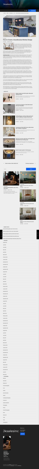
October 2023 (5, 325)
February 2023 (5, 345)
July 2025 (4, 274)
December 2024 (5, 291)
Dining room (5, 383)
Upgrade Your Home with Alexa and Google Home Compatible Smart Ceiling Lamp (25, 139)
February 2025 (5, 286)
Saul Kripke (4, 41)
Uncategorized (5, 422)
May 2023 (4, 337)
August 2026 (5, 242)
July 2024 (4, 303)
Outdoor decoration (6, 402)
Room (4, 412)
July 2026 (4, 244)
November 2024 (5, 293)
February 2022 (5, 364)
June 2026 (4, 247)
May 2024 (4, 308)
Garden (4, 390)
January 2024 (5, 318)
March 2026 (5, 254)
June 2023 (4, 335)
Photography (5, 405)
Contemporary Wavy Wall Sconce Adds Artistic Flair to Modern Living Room (25, 128)
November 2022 (5, 352)
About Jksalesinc (22, 430)
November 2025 (5, 264)
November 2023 (5, 323)
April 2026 (4, 252)
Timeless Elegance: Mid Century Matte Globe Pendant (11, 233)
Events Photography (6, 385)
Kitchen (4, 395)
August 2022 (5, 359)
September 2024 (5, 298)
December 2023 (5, 320)
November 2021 (5, 369)
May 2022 (4, 362)
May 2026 (4, 249)
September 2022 (5, 357)
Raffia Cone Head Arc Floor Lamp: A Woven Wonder (10, 231)
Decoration (4, 380)
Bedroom (4, 378)
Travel (4, 417)
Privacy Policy (22, 431)
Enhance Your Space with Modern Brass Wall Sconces (11, 236)
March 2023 (5, 342)
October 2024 (5, 296)
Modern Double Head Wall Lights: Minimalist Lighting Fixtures (12, 238)
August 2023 (5, 330)
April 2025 (4, 281)
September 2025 (5, 269)
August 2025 (5, 271)
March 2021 (5, 374)
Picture (4, 407)
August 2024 (5, 301)
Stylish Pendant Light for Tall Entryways (23, 150)
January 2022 (5, 367)
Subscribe (22, 433)
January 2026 (5, 259)
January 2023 (5, 347)
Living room (5, 400)
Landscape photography (6, 397)
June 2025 (4, 276)
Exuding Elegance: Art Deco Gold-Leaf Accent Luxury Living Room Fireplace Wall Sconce (24, 117)
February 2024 (5, 315)
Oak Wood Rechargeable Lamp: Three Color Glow (6, 454)
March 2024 (5, 313)
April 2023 (4, 340)
